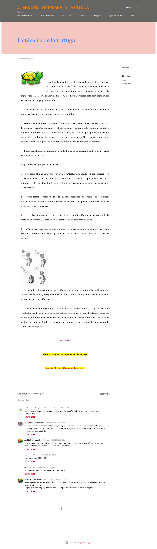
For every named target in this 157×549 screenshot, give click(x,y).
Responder (29, 417)
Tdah (124, 80)
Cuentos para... (66, 16)
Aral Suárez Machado (32, 440)
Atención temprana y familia (53, 7)
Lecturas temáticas (24, 16)
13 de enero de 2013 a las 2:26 (53, 440)
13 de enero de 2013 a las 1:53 (56, 423)
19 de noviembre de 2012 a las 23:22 (57, 408)
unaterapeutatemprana (33, 408)
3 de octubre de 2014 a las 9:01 (54, 479)
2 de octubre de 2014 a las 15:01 (45, 467)
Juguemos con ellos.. (116, 16)
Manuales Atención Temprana (90, 16)
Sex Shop (27, 455)
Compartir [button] (127, 68)
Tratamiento (126, 83)
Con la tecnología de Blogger (80, 542)
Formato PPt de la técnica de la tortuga (65, 368)
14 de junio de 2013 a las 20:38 (44, 455)
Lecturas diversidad (46, 16)
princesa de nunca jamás (33, 423)
